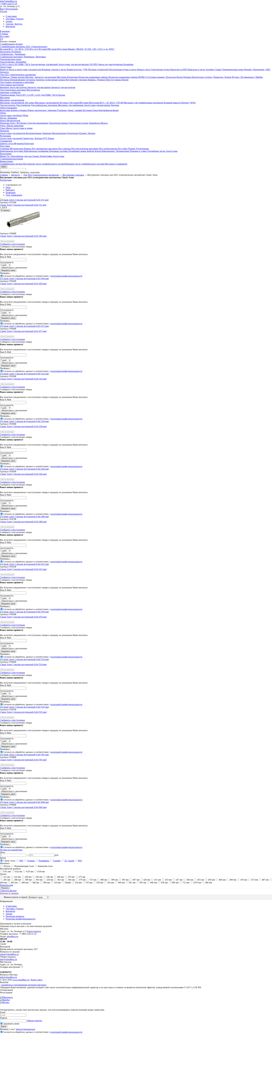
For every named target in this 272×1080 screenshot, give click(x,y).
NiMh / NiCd (24, 64)
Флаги (3, 120)
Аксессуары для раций (11, 138)
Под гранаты (64, 148)
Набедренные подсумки (12, 151)
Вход (2, 9)
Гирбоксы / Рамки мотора (12, 77)
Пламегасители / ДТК (77, 69)
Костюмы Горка (90, 110)
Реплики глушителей (98, 69)
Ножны (28, 148)
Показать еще (6, 885)
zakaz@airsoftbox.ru (9, 954)
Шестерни (62, 77)
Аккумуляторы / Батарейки (13, 62)
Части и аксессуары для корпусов (25, 69)
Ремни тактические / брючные (42, 110)
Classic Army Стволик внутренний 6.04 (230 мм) (23, 426)
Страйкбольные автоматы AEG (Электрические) (23, 46)
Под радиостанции (108, 148)
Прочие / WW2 (188, 102)
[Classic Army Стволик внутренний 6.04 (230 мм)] (24, 421)
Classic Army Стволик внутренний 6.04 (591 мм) (23, 759)
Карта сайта (36, 980)
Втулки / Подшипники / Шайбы (247, 77)
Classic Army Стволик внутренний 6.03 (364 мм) (23, 236)
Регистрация (11, 9)
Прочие (61, 95)
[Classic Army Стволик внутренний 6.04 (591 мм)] (24, 754)
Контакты (10, 26)
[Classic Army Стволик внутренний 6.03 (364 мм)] (20, 231)
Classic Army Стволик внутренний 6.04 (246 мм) (23, 474)
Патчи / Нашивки (8, 118)
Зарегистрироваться (25, 1029)
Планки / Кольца (87, 133)
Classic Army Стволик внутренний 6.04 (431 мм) (23, 569)
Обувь (3, 113)
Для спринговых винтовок (13, 90)
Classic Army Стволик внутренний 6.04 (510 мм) (23, 664)
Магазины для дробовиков (71, 105)
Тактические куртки (79, 123)
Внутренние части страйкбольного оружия (44, 164)
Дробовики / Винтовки (34, 57)
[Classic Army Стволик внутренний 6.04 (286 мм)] (24, 516)
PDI (80, 861)
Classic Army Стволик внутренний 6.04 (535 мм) (23, 712)
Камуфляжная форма (108, 110)
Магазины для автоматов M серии (51, 102)
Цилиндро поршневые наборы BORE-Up (128, 77)
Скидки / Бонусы (14, 24)
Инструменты (33, 90)
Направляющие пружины (23, 79)
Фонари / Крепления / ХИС (257, 69)
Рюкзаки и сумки (138, 151)
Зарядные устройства (10, 92)
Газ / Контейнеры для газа (19, 156)
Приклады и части (196, 69)
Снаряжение (6, 141)
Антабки (210, 69)
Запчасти (4, 72)
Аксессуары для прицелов (13, 133)
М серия (4, 49)
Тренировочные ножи (10, 59)
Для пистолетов (8, 105)
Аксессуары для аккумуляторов (73, 64)
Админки (5, 148)
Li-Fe (15, 64)
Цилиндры (72, 77)
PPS (21, 861)
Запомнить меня (11, 1023)
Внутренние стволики (77, 79)
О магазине (11, 16)
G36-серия (73, 102)
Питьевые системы (58, 151)
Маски (9, 128)
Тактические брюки (59, 123)
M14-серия (94, 102)
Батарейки (128, 64)
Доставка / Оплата (14, 19)
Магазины (5, 97)
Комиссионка (6, 161)
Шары (3, 156)
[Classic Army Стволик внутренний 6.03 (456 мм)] (24, 278)
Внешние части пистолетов (13, 87)
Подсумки (5, 146)
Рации (51, 138)
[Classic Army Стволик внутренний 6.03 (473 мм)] (24, 326)
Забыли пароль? (34, 1020)
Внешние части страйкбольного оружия (85, 164)
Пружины (5, 79)
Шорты (104, 123)
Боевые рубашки (19, 110)
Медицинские (13, 120)
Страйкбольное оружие (11, 44)
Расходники (5, 153)
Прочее (124, 79)
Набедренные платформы (36, 151)
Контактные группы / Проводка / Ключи (212, 77)
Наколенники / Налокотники (115, 151)
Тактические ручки (160, 69)
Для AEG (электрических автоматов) (18, 74)
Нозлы (179, 77)
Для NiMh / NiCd (49, 95)
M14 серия (62, 49)
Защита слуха (7, 143)
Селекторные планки (55, 79)
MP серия (52, 49)
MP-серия (84, 102)
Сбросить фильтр (8, 890)
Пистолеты (5, 51)
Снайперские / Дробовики (13, 54)
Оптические (73, 133)
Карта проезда (34, 931)
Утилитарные (142, 148)
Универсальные (8, 95)
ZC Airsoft (69, 861)
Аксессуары (6, 67)
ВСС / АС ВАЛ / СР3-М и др (22, 49)
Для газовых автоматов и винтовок (17, 82)
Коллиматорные (34, 133)
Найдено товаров (9, 893)
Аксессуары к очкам (22, 128)
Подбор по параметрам (11, 850)
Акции (9, 21)
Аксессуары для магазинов (97, 105)
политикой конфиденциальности (66, 276)
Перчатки (5, 123)
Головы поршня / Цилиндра (162, 77)
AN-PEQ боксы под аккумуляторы (106, 64)
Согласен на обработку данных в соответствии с (42, 276)
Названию (11, 192)
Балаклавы (5, 110)
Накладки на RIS (178, 69)
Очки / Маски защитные (12, 125)
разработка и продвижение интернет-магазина (23, 985)
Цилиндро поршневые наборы (93, 77)
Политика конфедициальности (20, 919)
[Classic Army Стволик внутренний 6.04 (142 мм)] (24, 374)
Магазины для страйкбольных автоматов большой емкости (152, 102)
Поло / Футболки (18, 123)
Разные (132, 148)
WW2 (111, 49)
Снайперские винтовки (11, 57)
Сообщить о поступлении (12, 244)
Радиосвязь (5, 136)
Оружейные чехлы (156, 151)
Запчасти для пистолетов (63, 87)
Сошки (218, 69)
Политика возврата (15, 916)
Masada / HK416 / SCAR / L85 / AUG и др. (88, 49)
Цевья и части (144, 69)
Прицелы (4, 131)
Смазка (117, 79)
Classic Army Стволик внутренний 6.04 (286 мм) (23, 521)
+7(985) (8, 4)
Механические (59, 133)
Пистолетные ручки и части (123, 69)
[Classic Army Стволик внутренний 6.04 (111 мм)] (24, 200)
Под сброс (123, 148)
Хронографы (46, 156)
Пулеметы (16, 51)
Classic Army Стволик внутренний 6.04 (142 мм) (23, 379)
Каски (98, 151)
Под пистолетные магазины (85, 148)
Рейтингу (10, 190)
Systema (31, 861)
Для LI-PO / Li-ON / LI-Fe (28, 95)
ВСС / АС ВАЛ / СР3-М (112, 102)
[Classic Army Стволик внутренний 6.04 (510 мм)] (24, 659)
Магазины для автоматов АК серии (17, 102)
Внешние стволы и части (54, 69)
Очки (3, 128)
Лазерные (47, 133)
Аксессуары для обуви (11, 115)
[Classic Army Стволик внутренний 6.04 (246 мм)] (24, 469)
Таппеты (40, 79)
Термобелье (95, 123)
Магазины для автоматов (12, 100)
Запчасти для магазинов (39, 87)
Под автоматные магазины (45, 148)
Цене (8, 187)
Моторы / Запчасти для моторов (41, 77)
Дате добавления (14, 195)
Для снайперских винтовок (44, 105)
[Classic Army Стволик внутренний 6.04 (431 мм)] (24, 564)
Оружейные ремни (77, 151)
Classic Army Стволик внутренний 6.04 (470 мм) (23, 617)
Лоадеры (115, 105)
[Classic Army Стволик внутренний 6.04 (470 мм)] (24, 612)
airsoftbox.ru (12, 936)
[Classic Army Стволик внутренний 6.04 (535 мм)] (24, 707)
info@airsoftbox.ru (8, 1)
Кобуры (91, 151)
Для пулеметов (23, 105)
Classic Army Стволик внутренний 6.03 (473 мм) (23, 331)
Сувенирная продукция (11, 159)
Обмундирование (8, 108)
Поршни (187, 77)
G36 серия (42, 49)
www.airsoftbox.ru (20, 980)
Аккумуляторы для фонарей (44, 64)
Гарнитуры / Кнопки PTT (35, 138)
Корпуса (4, 69)
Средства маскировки (38, 123)
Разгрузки (29, 143)
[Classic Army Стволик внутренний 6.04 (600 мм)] (24, 802)
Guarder (56, 861)
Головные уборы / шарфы (70, 110)
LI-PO (3, 64)
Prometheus (44, 861)
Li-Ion (9, 64)
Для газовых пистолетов (12, 85)
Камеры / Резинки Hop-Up (101, 79)
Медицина (19, 143)
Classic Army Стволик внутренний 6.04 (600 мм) (23, 807)
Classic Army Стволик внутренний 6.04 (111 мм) (23, 205)
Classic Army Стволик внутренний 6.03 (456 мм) (23, 283)
